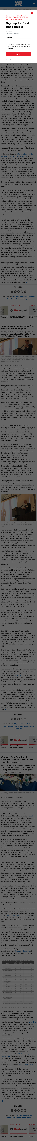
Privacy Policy (9, 60)
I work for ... (9, 37)
